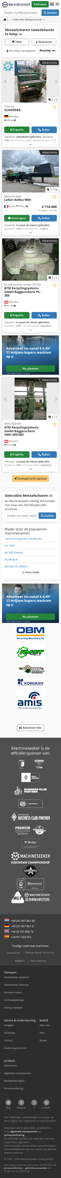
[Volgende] (56, 81)
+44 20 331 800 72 (22, 932)
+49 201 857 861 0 (22, 926)
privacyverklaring (13, 1168)
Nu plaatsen (30, 368)
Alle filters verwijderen (22, 50)
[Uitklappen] (30, 144)
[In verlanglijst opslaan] (54, 107)
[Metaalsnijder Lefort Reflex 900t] (30, 171)
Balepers (20, 960)
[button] (57, 4)
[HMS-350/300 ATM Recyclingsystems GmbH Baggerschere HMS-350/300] (30, 399)
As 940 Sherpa (14, 552)
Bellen (46, 130)
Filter (18, 42)
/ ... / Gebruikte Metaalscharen (24, 19)
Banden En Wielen (16, 566)
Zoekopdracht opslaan (32, 478)
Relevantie (45, 42)
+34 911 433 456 (21, 937)
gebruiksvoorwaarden (36, 1168)
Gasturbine (13, 952)
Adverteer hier (32, 728)
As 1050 (10, 545)
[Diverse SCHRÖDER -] (30, 81)
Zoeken (51, 13)
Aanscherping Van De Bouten (23, 539)
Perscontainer (38, 960)
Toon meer (31, 572)
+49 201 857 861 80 (23, 921)
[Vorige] (5, 81)
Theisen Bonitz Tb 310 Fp (39, 952)
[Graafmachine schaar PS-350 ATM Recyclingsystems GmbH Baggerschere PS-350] (30, 259)
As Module (11, 559)
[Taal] (52, 4)
